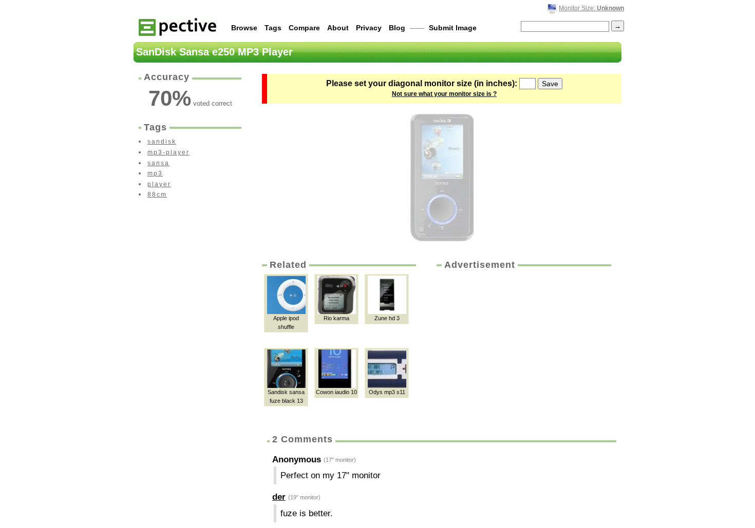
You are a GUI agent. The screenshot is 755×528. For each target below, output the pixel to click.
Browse (244, 28)
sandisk (161, 141)
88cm (157, 194)
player (159, 184)
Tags (273, 28)
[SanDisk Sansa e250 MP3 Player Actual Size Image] (442, 177)
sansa (158, 163)
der (279, 497)
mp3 (155, 173)
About (338, 28)
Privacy (369, 28)
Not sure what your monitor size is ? (444, 93)
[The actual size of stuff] (177, 26)
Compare (304, 28)
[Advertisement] (523, 348)
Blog (397, 28)
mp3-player (168, 152)
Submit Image (453, 28)
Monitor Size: (591, 8)
